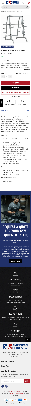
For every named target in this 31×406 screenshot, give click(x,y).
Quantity (4, 73)
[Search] (27, 7)
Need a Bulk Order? (15, 92)
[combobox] (15, 7)
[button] (15, 110)
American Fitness (14, 391)
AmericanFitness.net (16, 393)
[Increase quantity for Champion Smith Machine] (10, 76)
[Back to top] (27, 340)
